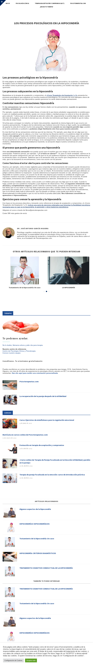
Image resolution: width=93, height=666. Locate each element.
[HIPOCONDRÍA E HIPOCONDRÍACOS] (10, 527)
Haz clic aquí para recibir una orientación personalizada (35, 373)
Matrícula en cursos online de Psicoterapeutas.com (25, 435)
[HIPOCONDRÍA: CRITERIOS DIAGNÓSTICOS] (10, 557)
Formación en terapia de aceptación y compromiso (41, 445)
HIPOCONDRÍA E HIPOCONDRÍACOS (34, 524)
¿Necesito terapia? (46, 7)
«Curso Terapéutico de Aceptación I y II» (62, 95)
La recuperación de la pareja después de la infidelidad (42, 396)
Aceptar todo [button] (31, 660)
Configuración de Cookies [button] (13, 660)
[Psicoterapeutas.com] (10, 385)
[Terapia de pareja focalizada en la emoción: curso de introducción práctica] (10, 478)
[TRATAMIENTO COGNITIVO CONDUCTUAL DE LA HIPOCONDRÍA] (10, 571)
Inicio (8, 3)
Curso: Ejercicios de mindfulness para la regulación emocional (46, 420)
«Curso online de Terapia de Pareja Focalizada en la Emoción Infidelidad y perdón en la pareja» (54, 461)
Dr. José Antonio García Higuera (32, 228)
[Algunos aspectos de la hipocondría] (10, 512)
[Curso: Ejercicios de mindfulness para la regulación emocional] (10, 423)
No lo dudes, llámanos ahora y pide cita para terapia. (23, 345)
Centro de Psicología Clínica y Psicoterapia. (19, 351)
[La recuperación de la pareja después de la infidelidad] (10, 400)
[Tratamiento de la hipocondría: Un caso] (24, 270)
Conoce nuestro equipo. (12, 353)
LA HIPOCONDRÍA (68, 287)
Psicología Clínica (22, 3)
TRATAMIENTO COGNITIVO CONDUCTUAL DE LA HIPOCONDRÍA (46, 568)
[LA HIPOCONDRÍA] (68, 270)
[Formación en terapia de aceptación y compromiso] (10, 449)
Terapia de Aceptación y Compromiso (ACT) (49, 3)
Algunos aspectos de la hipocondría (35, 509)
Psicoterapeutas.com (78, 3)
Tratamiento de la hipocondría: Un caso (24, 287)
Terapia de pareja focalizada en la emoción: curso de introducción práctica (52, 474)
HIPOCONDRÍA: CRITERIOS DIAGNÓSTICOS (37, 553)
